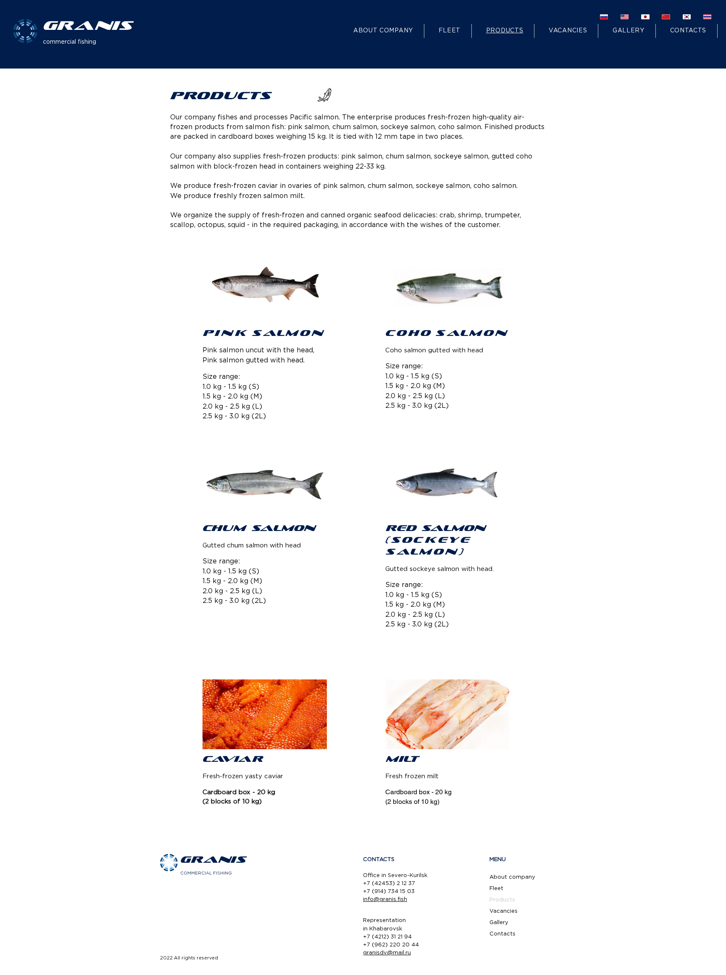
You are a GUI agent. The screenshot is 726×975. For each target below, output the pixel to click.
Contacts (502, 934)
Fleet (496, 888)
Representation (384, 920)
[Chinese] (665, 16)
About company (512, 877)
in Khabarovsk (382, 929)
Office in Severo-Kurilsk (395, 875)
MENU (497, 859)
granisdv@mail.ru (387, 953)
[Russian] (604, 16)
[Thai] (707, 16)
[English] (624, 16)
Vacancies (503, 911)
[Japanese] (645, 16)
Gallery (498, 922)
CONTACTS (379, 859)
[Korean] (686, 16)
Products (502, 900)
